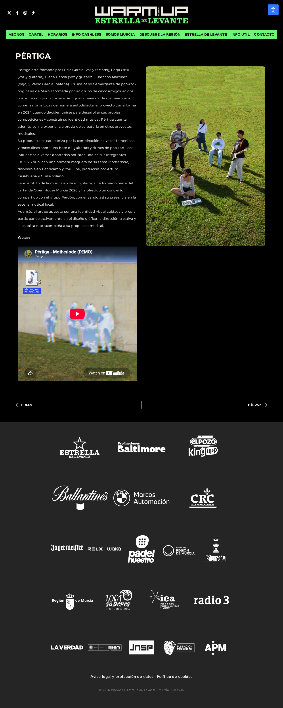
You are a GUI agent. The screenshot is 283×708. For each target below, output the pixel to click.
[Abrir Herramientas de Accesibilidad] (273, 9)
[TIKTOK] (33, 12)
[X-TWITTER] (9, 12)
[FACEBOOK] (17, 12)
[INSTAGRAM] (25, 12)
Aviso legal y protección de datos (121, 677)
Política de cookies (175, 677)
